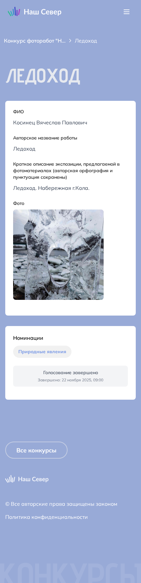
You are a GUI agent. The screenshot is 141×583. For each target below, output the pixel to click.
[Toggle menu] (126, 11)
